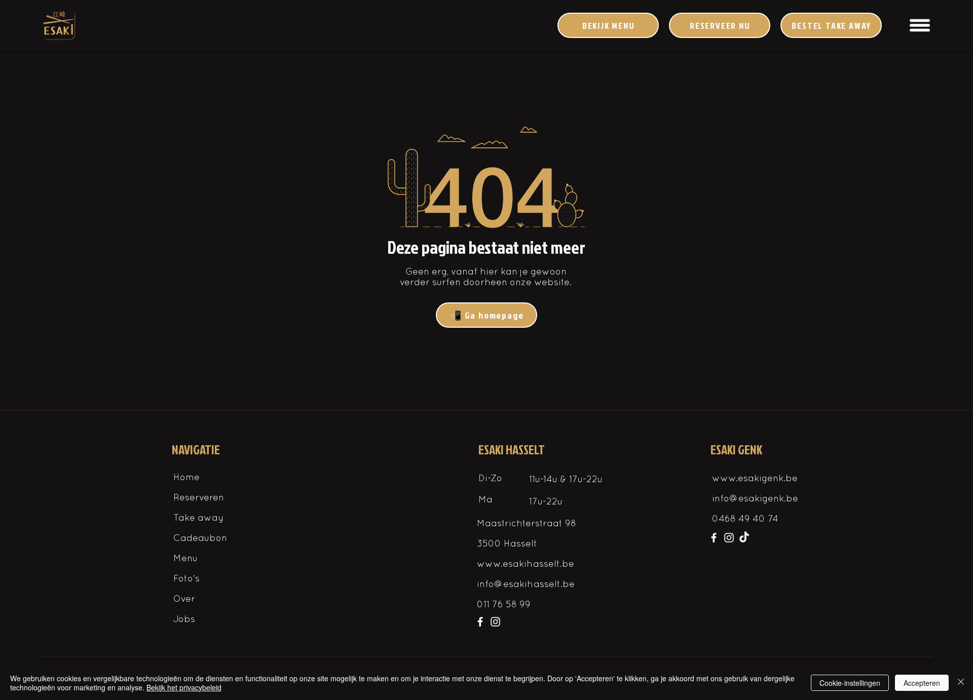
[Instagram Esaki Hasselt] (495, 621)
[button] (919, 25)
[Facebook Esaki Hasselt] (480, 621)
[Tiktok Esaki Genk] (744, 537)
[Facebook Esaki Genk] (713, 537)
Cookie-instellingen (849, 683)
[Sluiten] (961, 683)
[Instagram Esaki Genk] (729, 537)
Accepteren (922, 683)
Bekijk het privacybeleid (183, 687)
